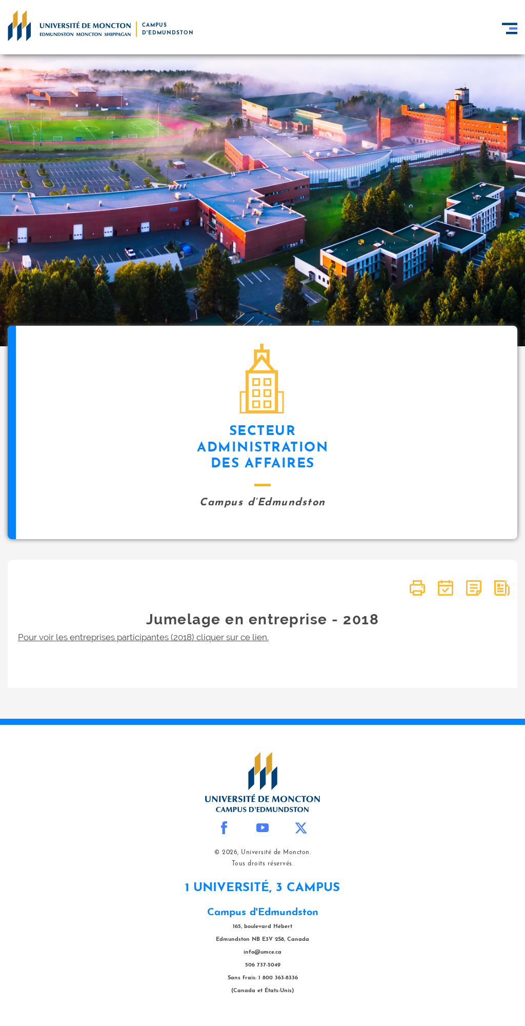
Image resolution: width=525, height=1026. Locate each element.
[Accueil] (69, 25)
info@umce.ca (262, 952)
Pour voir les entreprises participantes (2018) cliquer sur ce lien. (143, 637)
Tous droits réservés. (263, 864)
